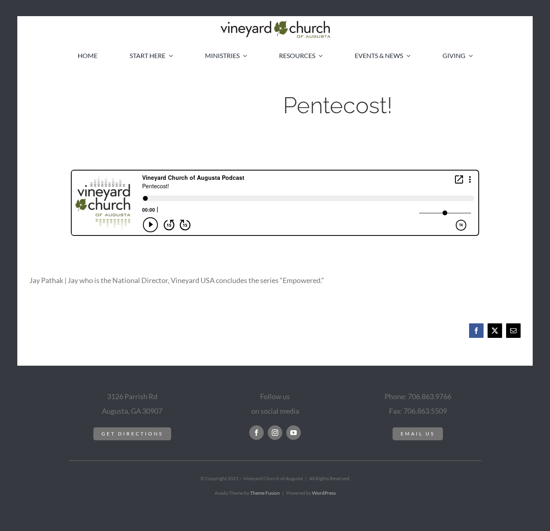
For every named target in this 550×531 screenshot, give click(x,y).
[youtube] (293, 432)
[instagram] (275, 432)
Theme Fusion (265, 493)
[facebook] (256, 432)
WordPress (324, 493)
